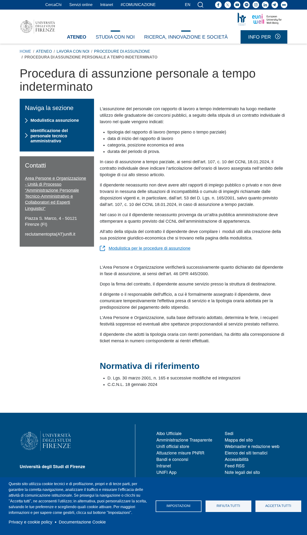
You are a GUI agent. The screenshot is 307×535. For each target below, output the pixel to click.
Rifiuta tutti (228, 506)
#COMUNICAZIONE (138, 5)
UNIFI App (166, 472)
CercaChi (53, 5)
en (187, 5)
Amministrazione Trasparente (184, 439)
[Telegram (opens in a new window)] (275, 4)
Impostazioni (178, 506)
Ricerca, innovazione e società (186, 37)
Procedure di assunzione (122, 51)
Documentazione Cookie (82, 522)
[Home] (38, 26)
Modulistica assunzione (54, 120)
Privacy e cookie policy (30, 522)
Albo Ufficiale (169, 433)
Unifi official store (172, 446)
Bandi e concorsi (172, 459)
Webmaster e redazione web (252, 446)
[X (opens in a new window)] (227, 4)
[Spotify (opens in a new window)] (246, 4)
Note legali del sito (242, 472)
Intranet (106, 5)
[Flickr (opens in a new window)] (284, 4)
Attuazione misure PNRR (180, 452)
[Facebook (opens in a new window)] (218, 4)
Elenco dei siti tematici (246, 452)
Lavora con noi (73, 51)
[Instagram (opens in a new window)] (256, 4)
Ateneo (76, 37)
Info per (259, 37)
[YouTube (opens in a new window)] (237, 4)
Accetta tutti (278, 506)
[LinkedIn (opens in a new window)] (265, 4)
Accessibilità (236, 459)
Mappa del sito (239, 439)
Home (25, 51)
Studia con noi (115, 37)
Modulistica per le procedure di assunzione (149, 248)
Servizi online (81, 5)
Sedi (229, 433)
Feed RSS (235, 465)
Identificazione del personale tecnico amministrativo (49, 135)
